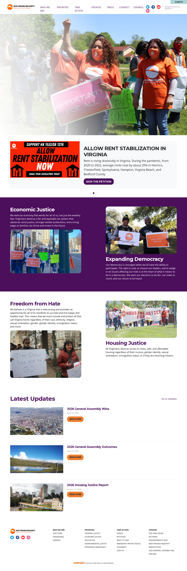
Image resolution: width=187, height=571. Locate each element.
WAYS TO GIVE (123, 540)
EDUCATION (90, 540)
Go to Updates (169, 398)
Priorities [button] (63, 7)
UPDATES (153, 530)
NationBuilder (109, 563)
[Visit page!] (148, 7)
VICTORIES (153, 537)
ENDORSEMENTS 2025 (158, 540)
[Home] (21, 7)
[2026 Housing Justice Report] (36, 497)
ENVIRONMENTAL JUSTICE (96, 543)
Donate (179, 2)
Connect (124, 7)
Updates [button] (96, 7)
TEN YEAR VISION (156, 533)
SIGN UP (120, 550)
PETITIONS (121, 537)
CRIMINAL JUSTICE (92, 533)
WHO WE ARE (59, 530)
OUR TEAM (57, 533)
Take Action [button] (79, 9)
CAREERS (56, 540)
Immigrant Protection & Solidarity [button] (172, 8)
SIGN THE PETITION (98, 181)
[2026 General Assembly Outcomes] (36, 459)
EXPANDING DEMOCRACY (95, 547)
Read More (75, 419)
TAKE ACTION (123, 530)
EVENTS (120, 533)
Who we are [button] (45, 9)
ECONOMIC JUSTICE (93, 537)
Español (139, 7)
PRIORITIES (90, 530)
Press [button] (110, 7)
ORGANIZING (58, 537)
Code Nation (96, 563)
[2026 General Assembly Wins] (36, 421)
